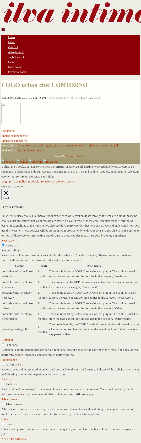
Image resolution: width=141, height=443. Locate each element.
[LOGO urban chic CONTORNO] (11, 123)
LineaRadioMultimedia (31, 150)
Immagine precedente (14, 135)
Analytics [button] (7, 379)
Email (114, 145)
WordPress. (81, 156)
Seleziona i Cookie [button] (52, 181)
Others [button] (5, 419)
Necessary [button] (7, 240)
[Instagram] (50, 161)
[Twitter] (23, 161)
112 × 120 (87, 97)
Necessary (12, 245)
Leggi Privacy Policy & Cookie (20, 181)
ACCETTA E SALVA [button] (13, 439)
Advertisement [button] (10, 399)
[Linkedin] (36, 161)
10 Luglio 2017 (19, 97)
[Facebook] (9, 161)
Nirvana (70, 156)
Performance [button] (9, 359)
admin (5, 97)
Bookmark (7, 130)
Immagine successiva (14, 140)
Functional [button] (7, 339)
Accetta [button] (69, 181)
